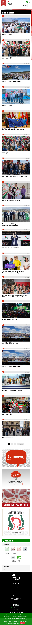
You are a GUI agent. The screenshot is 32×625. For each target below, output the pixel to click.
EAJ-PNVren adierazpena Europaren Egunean (13, 129)
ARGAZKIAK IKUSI (10, 30)
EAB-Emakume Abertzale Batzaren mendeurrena (13, 390)
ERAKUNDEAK (6, 544)
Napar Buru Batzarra (16, 584)
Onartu (22, 623)
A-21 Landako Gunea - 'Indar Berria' (10, 248)
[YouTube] (10, 612)
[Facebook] (12, 612)
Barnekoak (6, 566)
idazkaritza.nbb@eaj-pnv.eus (16, 599)
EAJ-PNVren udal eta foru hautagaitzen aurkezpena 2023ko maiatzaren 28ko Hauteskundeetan (14, 296)
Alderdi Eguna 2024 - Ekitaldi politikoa (11, 82)
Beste (5, 569)
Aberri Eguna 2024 (7, 153)
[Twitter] (14, 612)
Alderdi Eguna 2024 (7, 105)
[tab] (16, 544)
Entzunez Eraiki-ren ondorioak (9, 319)
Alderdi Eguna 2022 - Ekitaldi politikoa (11, 367)
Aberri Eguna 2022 (7, 414)
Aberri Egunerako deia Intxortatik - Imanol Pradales (14, 176)
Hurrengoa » (20, 444)
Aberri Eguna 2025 (7, 58)
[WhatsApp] (19, 612)
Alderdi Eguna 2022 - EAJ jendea (10, 343)
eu (26, 2)
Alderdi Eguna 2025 (7, 34)
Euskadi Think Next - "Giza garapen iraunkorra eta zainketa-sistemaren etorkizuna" (14, 224)
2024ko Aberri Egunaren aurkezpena (11, 200)
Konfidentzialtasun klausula (16, 608)
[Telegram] (17, 612)
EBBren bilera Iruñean (7, 438)
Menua (25, 5)
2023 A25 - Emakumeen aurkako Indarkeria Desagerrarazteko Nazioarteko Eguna (13, 272)
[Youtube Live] (22, 612)
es (29, 2)
